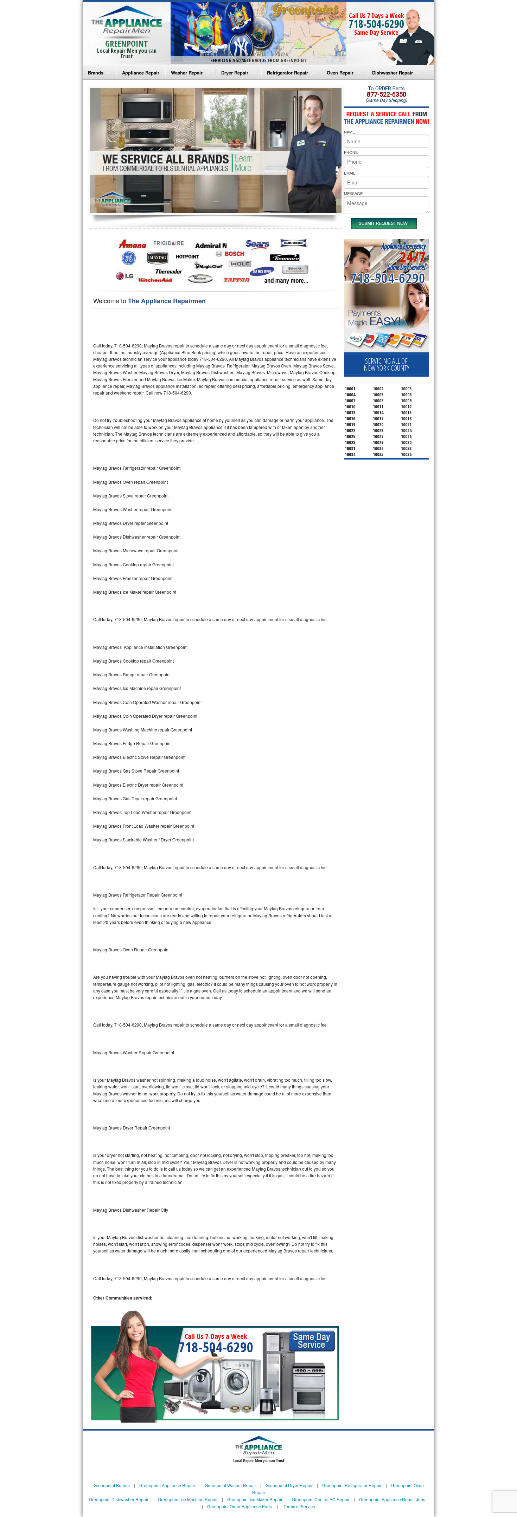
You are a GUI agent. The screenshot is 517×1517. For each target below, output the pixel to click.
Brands (95, 72)
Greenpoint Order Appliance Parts (239, 1506)
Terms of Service (299, 1506)
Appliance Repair (140, 72)
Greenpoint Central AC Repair (321, 1499)
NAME (349, 132)
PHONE (351, 152)
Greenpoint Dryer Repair (289, 1485)
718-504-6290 (376, 24)
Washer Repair (187, 72)
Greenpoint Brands (112, 1485)
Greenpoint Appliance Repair (167, 1485)
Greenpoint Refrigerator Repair (352, 1485)
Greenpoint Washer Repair (230, 1485)
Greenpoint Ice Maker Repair (254, 1499)
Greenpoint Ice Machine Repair (188, 1499)
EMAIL (349, 173)
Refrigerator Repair (287, 72)
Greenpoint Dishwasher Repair (118, 1499)
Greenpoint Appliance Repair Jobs (392, 1499)
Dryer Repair (234, 72)
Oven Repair (340, 72)
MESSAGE (353, 193)
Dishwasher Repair (392, 72)
